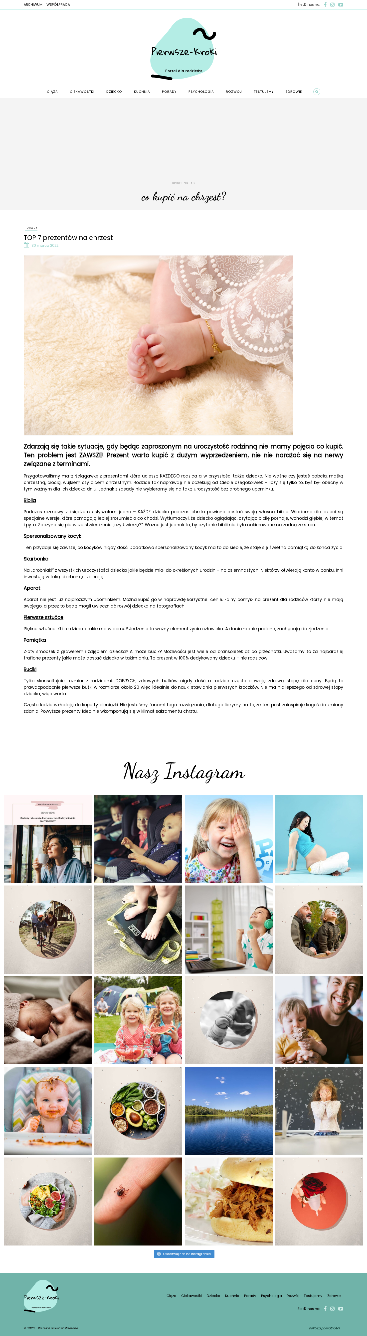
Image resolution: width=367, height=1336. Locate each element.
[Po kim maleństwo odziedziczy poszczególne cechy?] (48, 1020)
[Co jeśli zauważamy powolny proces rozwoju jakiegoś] (138, 930)
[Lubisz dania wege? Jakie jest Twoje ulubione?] (48, 1202)
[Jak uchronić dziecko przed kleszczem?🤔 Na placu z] (138, 1202)
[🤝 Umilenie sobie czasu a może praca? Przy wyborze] (229, 930)
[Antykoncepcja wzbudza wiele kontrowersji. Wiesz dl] (319, 1202)
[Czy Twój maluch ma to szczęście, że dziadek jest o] (319, 930)
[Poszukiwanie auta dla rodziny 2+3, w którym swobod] (138, 839)
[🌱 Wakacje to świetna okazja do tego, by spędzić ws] (138, 1020)
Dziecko (114, 91)
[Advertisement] (183, 143)
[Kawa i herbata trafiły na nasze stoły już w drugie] (48, 839)
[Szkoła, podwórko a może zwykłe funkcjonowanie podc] (319, 1111)
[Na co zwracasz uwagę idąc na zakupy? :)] (138, 1111)
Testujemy (264, 91)
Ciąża (52, 91)
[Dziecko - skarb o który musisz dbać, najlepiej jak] (229, 1020)
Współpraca (58, 4)
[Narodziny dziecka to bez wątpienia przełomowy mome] (48, 1111)
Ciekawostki (82, 91)
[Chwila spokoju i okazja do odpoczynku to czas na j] (229, 1111)
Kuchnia (142, 91)
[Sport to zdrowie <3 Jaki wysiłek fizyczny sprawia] (48, 930)
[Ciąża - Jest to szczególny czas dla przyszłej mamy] (319, 839)
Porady (169, 91)
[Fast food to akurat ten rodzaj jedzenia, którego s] (229, 1202)
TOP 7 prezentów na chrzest (68, 237)
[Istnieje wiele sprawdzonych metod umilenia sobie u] (319, 1020)
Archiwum (33, 4)
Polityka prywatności (324, 1328)
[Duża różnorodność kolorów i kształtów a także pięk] (229, 839)
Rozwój (234, 91)
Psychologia (201, 91)
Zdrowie (294, 91)
